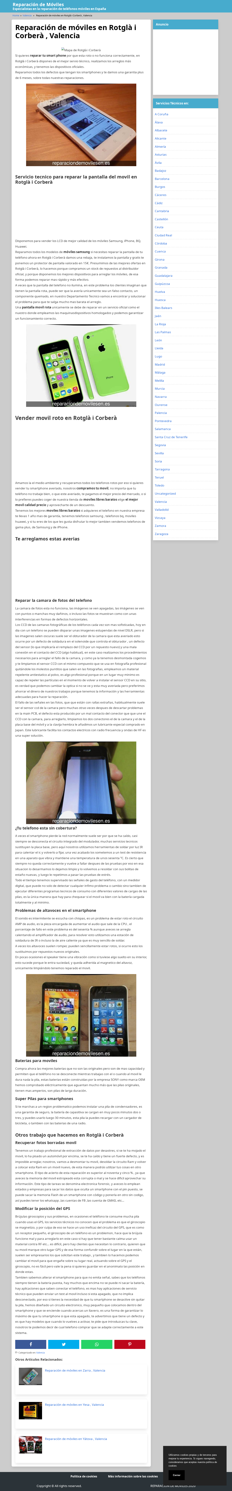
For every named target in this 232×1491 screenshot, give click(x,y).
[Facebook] (30, 1344)
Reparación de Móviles (38, 4)
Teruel (159, 477)
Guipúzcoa (162, 284)
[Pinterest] (129, 1344)
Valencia (27, 15)
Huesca (160, 300)
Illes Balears (163, 308)
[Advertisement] (81, 213)
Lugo (158, 356)
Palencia (161, 413)
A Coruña (161, 114)
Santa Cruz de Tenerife (171, 437)
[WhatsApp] (96, 1344)
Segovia (160, 445)
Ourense (161, 405)
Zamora (160, 526)
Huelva (160, 292)
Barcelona (162, 179)
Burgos (160, 187)
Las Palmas (163, 332)
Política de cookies (84, 1476)
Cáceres (160, 195)
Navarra (161, 397)
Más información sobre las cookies (133, 1476)
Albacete (161, 130)
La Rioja (160, 324)
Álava (159, 122)
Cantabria (162, 211)
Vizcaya (160, 518)
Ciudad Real (163, 235)
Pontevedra (163, 421)
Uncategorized (165, 493)
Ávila (158, 163)
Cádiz (159, 203)
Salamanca (163, 429)
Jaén (158, 316)
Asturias (161, 154)
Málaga (160, 372)
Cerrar (176, 1475)
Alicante (160, 138)
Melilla (159, 380)
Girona (160, 259)
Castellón (161, 219)
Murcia (160, 388)
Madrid (160, 364)
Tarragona (162, 469)
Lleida (159, 348)
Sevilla (159, 453)
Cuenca (160, 251)
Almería (160, 146)
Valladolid (162, 509)
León (158, 340)
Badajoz (160, 171)
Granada (161, 267)
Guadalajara (164, 275)
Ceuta (159, 227)
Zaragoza (161, 534)
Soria (158, 461)
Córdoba (161, 243)
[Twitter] (63, 1344)
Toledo (159, 485)
